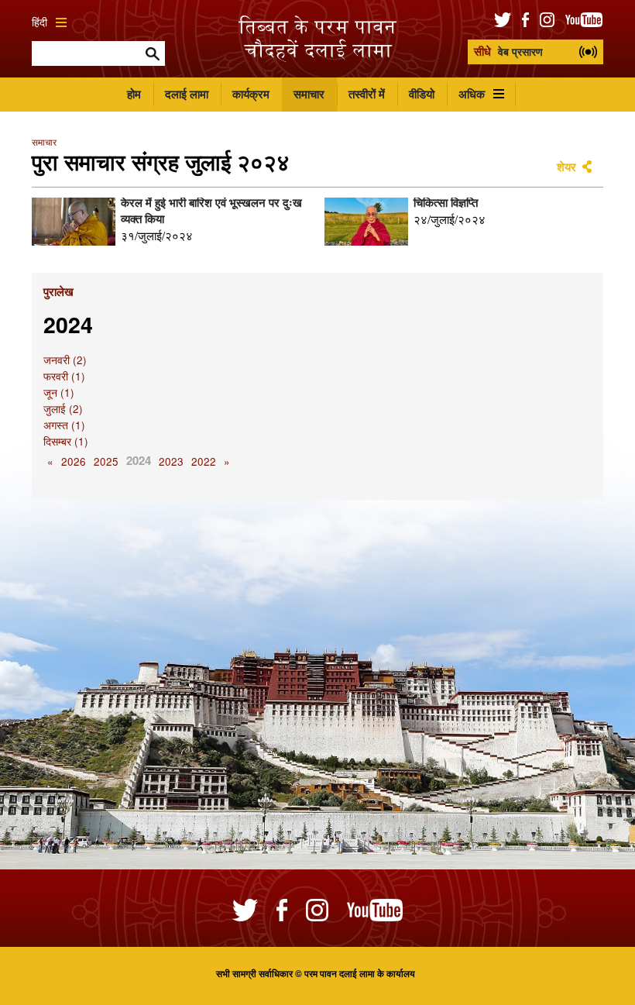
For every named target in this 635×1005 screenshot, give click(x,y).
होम (134, 93)
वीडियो (421, 93)
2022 (203, 461)
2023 (171, 461)
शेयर (566, 166)
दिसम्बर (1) (65, 441)
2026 (73, 461)
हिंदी (39, 22)
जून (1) (58, 392)
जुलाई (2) (63, 408)
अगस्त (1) (64, 425)
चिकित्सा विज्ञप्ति (446, 202)
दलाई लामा (186, 93)
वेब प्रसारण (508, 51)
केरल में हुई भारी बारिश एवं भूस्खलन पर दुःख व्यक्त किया (211, 210)
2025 (106, 461)
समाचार (308, 93)
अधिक (471, 93)
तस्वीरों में (366, 93)
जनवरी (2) (65, 360)
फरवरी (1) (64, 376)
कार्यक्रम (250, 93)
